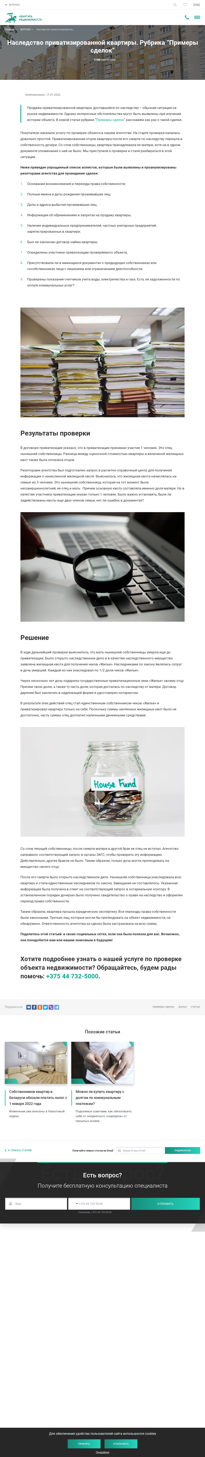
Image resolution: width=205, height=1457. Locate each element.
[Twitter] (45, 1007)
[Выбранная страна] (73, 1203)
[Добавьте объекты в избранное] (185, 4)
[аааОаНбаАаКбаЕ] (28, 1007)
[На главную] (23, 17)
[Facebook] (34, 1007)
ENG (196, 5)
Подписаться (183, 1150)
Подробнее (102, 1452)
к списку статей (19, 1150)
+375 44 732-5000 (72, 976)
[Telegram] (56, 1007)
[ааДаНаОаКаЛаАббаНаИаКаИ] (39, 1007)
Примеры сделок (110, 120)
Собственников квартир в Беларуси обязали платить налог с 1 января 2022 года (38, 1097)
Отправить (165, 1203)
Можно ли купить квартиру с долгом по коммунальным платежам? (100, 1097)
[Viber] (51, 1007)
